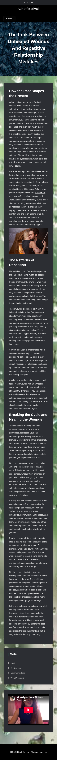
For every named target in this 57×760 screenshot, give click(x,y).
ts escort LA (40, 192)
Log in (13, 663)
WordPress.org (17, 678)
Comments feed (18, 673)
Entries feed (16, 668)
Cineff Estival (28, 9)
